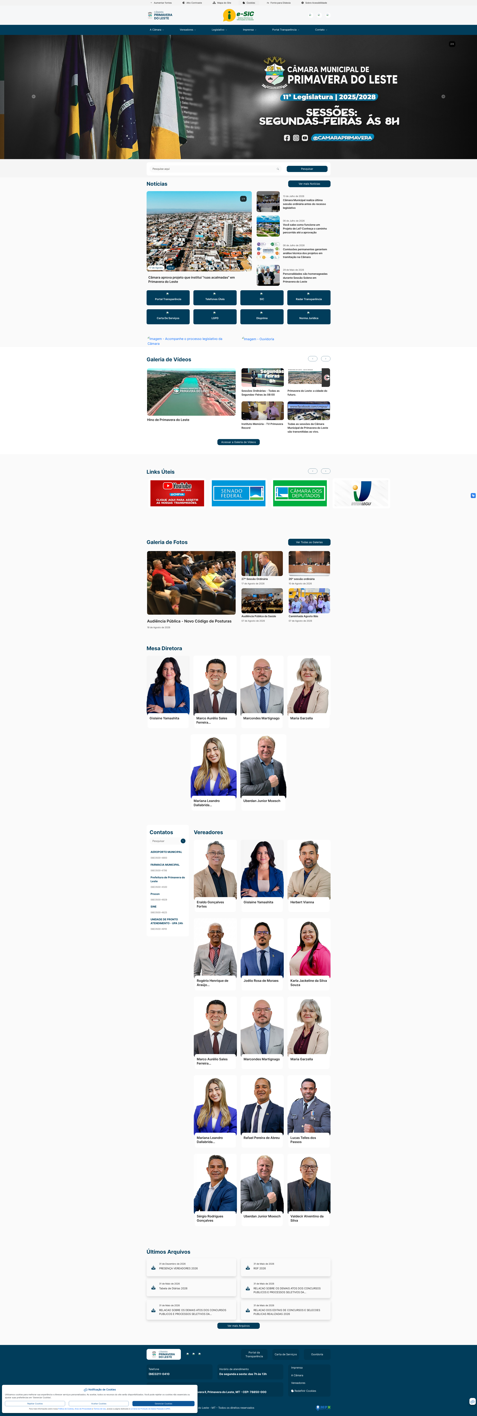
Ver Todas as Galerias (309, 542)
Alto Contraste (194, 2)
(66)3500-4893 (159, 857)
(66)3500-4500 (159, 887)
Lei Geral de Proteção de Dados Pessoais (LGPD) (150, 1409)
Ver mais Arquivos (238, 1325)
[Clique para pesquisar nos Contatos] (183, 841)
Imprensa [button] (248, 29)
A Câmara (297, 1375)
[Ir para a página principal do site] (160, 15)
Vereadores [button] (187, 29)
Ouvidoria (317, 1354)
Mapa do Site (224, 2)
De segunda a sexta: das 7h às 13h (243, 1374)
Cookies (252, 3)
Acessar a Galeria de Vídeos (238, 442)
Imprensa (297, 1367)
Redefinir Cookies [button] (305, 1390)
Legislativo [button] (218, 29)
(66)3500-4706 (159, 870)
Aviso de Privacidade (83, 1409)
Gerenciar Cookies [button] (163, 1403)
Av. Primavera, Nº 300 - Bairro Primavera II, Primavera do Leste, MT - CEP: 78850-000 (207, 1392)
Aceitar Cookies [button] (98, 1403)
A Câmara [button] (156, 29)
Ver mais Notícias (309, 183)
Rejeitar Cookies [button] (35, 1403)
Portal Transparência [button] (284, 29)
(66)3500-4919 (159, 929)
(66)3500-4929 (159, 899)
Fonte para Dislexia (280, 2)
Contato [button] (320, 29)
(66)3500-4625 (159, 912)
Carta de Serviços (286, 1354)
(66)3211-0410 (159, 1374)
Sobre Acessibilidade (316, 2)
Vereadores (298, 1382)
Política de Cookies (66, 1409)
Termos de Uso (100, 1409)
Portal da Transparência (254, 1354)
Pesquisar (307, 168)
